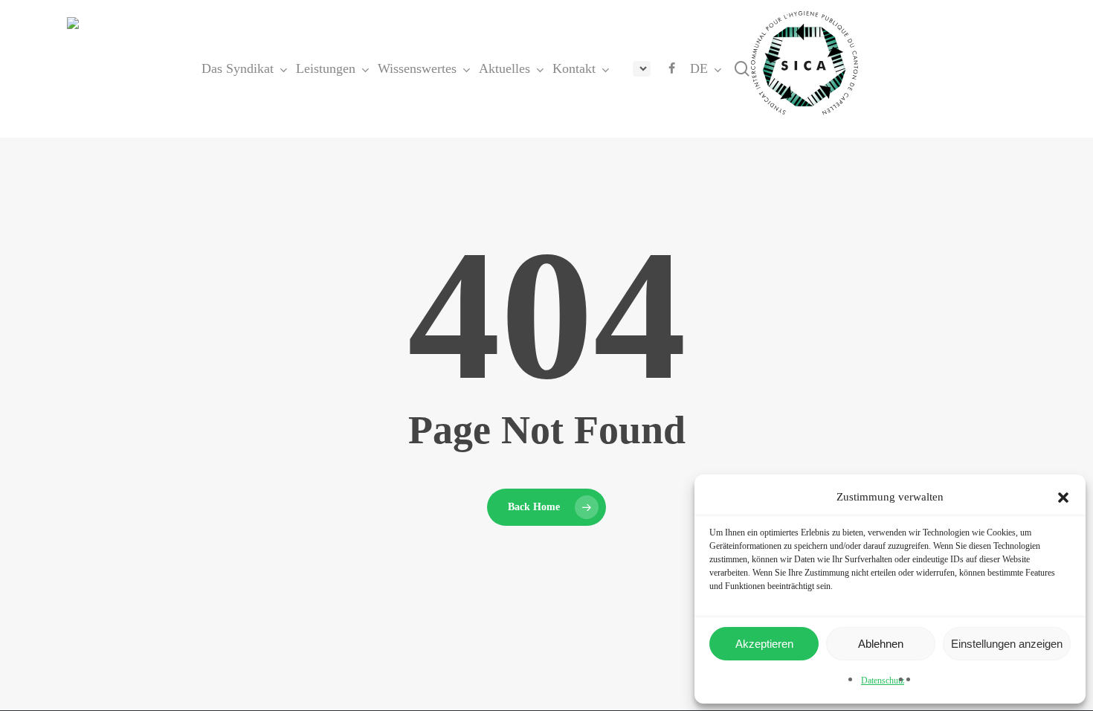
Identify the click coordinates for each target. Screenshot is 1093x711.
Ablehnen (880, 643)
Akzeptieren (764, 643)
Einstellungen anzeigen (1007, 643)
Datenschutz (882, 680)
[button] (1063, 497)
